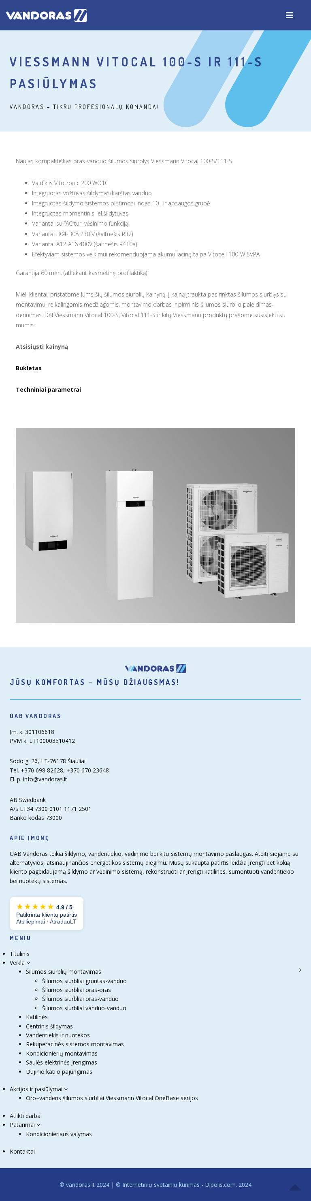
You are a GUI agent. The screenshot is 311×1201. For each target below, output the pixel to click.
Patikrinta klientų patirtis (46, 913)
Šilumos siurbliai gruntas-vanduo (84, 981)
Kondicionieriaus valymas (59, 1134)
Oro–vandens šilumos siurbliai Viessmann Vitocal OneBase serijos (112, 1098)
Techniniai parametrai (48, 389)
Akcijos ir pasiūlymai (37, 1089)
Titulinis (20, 954)
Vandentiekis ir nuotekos (58, 1035)
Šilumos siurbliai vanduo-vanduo (84, 1008)
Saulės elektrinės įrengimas (61, 1062)
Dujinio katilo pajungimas (59, 1071)
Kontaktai (22, 1151)
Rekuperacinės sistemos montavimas (75, 1044)
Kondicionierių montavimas (62, 1053)
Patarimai (23, 1124)
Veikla (18, 962)
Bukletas (29, 368)
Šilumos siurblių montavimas (63, 971)
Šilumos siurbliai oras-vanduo (80, 999)
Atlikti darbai (26, 1116)
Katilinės (37, 1017)
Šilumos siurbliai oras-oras (76, 990)
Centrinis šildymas (49, 1026)
